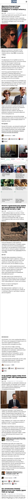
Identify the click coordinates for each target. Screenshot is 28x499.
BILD (4, 54)
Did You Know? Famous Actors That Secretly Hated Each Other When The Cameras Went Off (20, 175)
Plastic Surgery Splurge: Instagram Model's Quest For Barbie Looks (20, 200)
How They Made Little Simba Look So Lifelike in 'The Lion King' (21, 188)
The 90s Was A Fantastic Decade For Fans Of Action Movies (7, 188)
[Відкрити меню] (26, 1)
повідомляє (19, 250)
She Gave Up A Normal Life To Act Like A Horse (7, 200)
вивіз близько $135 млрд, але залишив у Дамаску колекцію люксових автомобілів (13, 131)
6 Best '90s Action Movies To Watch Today (6, 174)
